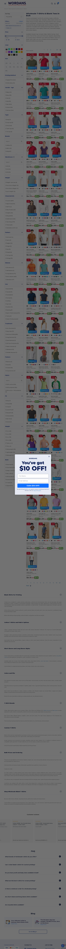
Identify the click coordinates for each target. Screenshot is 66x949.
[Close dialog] (49, 456)
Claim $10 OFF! (33, 486)
